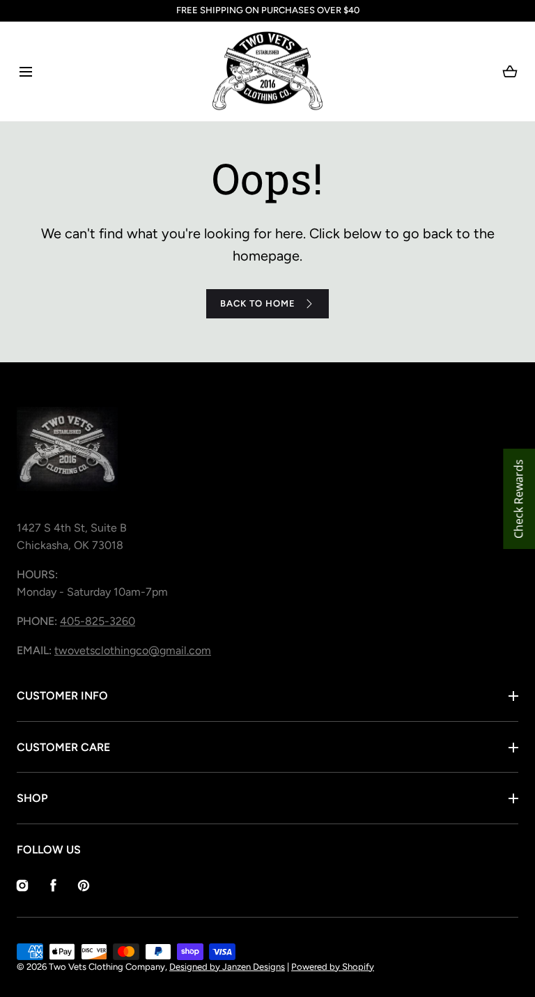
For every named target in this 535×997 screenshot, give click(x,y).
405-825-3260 (97, 621)
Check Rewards (518, 499)
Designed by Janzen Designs (227, 966)
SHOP (32, 798)
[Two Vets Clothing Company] (267, 72)
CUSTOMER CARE (63, 747)
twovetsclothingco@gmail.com (132, 650)
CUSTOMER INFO (62, 695)
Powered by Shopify (332, 966)
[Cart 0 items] (510, 71)
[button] (25, 71)
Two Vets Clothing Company (107, 966)
